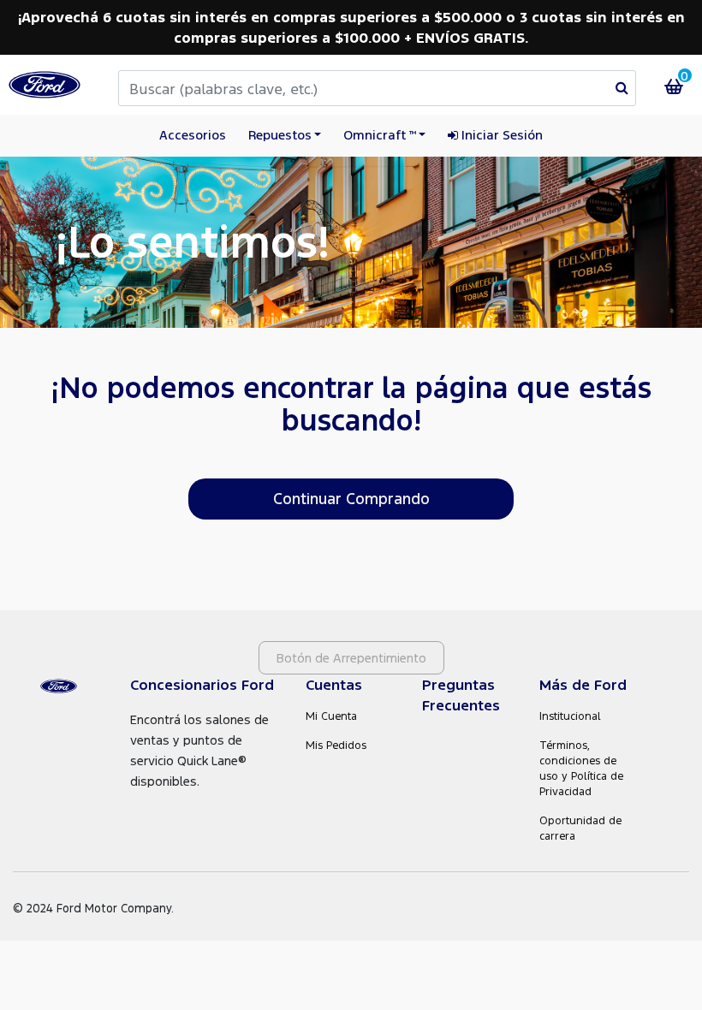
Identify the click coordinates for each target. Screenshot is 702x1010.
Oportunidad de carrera (580, 828)
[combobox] (377, 88)
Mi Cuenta (331, 716)
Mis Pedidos (336, 745)
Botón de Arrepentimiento (351, 657)
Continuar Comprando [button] (351, 498)
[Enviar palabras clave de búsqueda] (622, 87)
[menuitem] (495, 136)
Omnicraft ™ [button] (379, 134)
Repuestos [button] (280, 134)
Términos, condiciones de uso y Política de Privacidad (581, 768)
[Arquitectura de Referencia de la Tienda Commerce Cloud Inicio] (44, 84)
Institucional (570, 716)
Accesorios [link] (192, 134)
